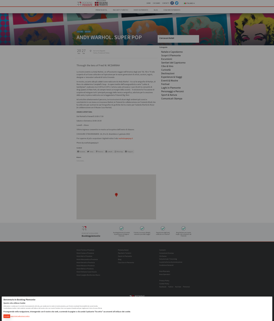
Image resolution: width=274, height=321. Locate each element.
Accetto (6, 316)
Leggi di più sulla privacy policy (20, 316)
